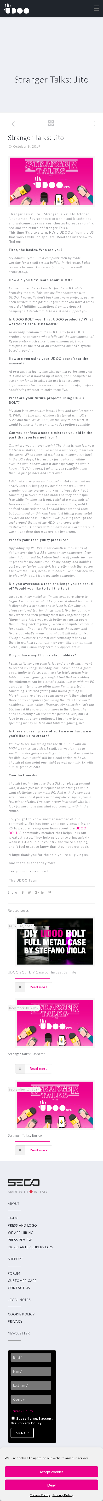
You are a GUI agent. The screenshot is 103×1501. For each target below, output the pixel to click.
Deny (51, 1485)
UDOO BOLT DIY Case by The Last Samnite (42, 972)
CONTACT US (19, 1288)
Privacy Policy (62, 1495)
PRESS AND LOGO (22, 1225)
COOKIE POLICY (21, 1314)
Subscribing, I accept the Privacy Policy (32, 1421)
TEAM (13, 1218)
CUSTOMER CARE (22, 1281)
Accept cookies (51, 1472)
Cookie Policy (40, 1495)
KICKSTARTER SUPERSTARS (30, 1247)
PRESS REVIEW (20, 1240)
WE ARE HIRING (21, 1233)
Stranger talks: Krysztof (26, 1054)
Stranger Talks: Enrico (25, 1135)
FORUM (14, 1273)
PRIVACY (15, 1321)
